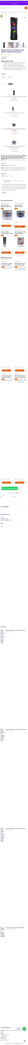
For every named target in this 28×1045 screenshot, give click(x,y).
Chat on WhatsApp (11, 488)
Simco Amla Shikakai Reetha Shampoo (14, 170)
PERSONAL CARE (7, 11)
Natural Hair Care (9, 168)
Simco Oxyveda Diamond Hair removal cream (15, 112)
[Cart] (24, 1041)
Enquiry (2, 517)
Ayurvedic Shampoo (8, 167)
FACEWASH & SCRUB (19, 203)
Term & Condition (4, 518)
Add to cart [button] (6, 225)
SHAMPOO (19, 11)
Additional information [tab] (17, 180)
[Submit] (26, 8)
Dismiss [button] (15, 3)
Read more (20, 226)
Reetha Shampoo (17, 168)
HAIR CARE (14, 11)
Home (2, 11)
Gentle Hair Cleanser (17, 167)
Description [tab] (7, 180)
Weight (3, 74)
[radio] (4, 77)
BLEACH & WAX (18, 230)
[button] (25, 17)
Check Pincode (4, 58)
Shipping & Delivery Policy (6, 520)
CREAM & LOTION (5, 203)
